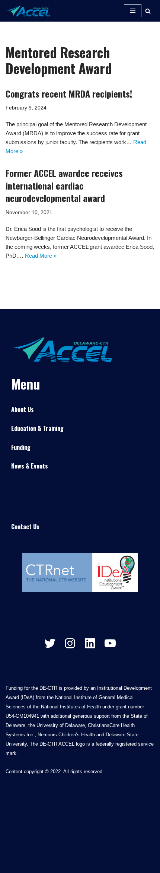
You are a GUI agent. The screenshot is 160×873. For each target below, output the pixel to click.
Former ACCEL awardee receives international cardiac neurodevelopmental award (64, 185)
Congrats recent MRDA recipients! (69, 93)
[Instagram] (70, 643)
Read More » (41, 256)
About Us (22, 409)
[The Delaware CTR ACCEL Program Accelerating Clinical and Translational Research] (28, 10)
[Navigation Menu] (132, 10)
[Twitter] (50, 643)
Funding (21, 447)
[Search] (148, 11)
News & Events (29, 465)
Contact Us (25, 526)
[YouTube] (110, 643)
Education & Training (37, 428)
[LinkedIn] (90, 643)
